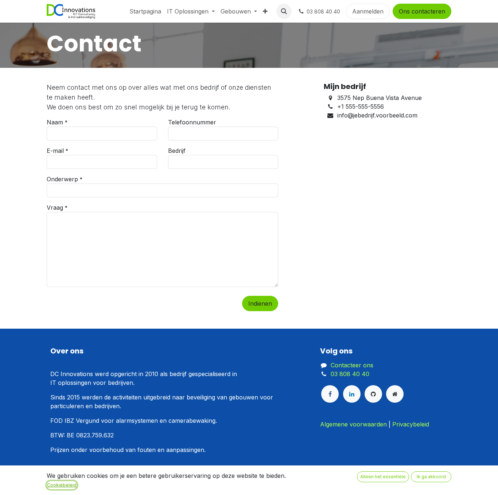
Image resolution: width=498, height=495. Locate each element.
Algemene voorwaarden (353, 424)
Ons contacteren (422, 11)
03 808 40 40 (350, 374)
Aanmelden (368, 11)
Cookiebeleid (62, 485)
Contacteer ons (352, 365)
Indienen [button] (260, 303)
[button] (284, 11)
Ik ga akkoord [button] (431, 476)
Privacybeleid (410, 424)
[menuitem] (145, 11)
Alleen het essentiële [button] (383, 476)
